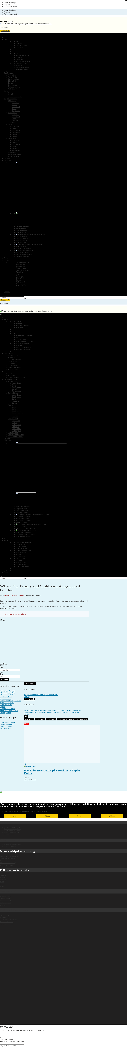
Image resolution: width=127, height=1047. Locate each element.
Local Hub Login (10, 3)
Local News (15, 103)
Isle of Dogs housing (22, 67)
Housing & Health (21, 45)
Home (6, 595)
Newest (39, 695)
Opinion (7, 158)
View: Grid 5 (73, 719)
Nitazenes (19, 65)
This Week (29, 699)
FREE (26, 724)
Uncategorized (5, 713)
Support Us (5, 31)
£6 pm (47, 816)
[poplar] (30, 766)
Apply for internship (5, 903)
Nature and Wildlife (7, 703)
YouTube (2, 886)
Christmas (11, 83)
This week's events (22, 226)
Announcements (21, 246)
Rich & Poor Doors (22, 69)
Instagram (3, 880)
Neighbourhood (30, 695)
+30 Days (31, 712)
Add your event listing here (15, 614)
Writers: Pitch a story (10, 846)
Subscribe (4, 27)
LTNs (17, 53)
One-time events (21, 230)
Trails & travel (12, 89)
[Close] (126, 0)
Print (6, 258)
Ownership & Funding (6, 901)
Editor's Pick (12, 81)
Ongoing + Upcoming (56, 710)
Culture (7, 91)
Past (66, 710)
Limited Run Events (7, 724)
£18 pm (112, 816)
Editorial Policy (4, 917)
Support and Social (7, 709)
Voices (18, 274)
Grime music (16, 148)
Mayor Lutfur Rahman (23, 61)
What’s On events (17, 595)
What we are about (5, 896)
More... (6, 260)
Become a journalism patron (8, 861)
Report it (7, 292)
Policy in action (21, 268)
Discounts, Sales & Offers (24, 248)
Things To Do (12, 77)
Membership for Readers (7, 858)
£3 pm (15, 816)
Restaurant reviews (14, 87)
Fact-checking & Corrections (8, 919)
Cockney (15, 146)
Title (47, 695)
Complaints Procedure (6, 922)
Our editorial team (5, 898)
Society (10, 93)
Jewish (14, 109)
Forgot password (10, 7)
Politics (18, 41)
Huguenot (15, 121)
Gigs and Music (5, 699)
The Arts (10, 95)
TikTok (2, 882)
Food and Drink (21, 242)
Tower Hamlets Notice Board (12, 829)
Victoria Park (12, 152)
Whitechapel (12, 101)
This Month (57, 712)
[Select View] (26, 716)
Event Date (29, 684)
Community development (24, 254)
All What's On (29, 710)
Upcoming (38, 710)
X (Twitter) (3, 877)
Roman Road (12, 138)
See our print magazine (6, 865)
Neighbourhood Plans (23, 55)
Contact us (3, 905)
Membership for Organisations (9, 856)
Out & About (8, 73)
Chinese (14, 136)
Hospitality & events (22, 256)
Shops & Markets (13, 79)
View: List (83, 719)
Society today (20, 266)
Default (26, 697)
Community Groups (22, 236)
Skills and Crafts (6, 705)
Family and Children (7, 691)
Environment (20, 47)
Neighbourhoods (10, 99)
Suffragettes (16, 150)
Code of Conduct (5, 915)
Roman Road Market (14, 154)
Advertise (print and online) (8, 863)
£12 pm (79, 816)
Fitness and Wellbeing (8, 695)
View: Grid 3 (51, 719)
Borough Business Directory (12, 832)
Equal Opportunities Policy (7, 924)
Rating (44, 695)
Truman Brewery (21, 63)
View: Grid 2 (40, 719)
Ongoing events (21, 232)
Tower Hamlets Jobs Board (12, 830)
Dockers (14, 134)
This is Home (20, 272)
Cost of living (20, 59)
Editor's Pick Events (7, 722)
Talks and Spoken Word (9, 711)
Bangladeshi (16, 111)
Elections (19, 57)
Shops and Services (22, 240)
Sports (2, 707)
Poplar (10, 125)
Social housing (16, 132)
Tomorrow (76, 710)
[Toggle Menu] (1, 34)
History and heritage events (10, 701)
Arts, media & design (22, 252)
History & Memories (22, 270)
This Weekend (40, 712)
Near (2, 672)
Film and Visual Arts (7, 693)
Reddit (2, 884)
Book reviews (12, 85)
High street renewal (22, 262)
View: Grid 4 (62, 719)
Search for (4, 666)
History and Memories (15, 97)
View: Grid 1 (29, 719)
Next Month (66, 712)
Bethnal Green (12, 113)
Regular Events (5, 728)
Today (70, 710)
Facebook (3, 875)
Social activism (20, 264)
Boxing (14, 123)
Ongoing (45, 710)
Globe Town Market (14, 156)
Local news (15, 127)
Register (7, 5)
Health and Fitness (22, 238)
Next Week (75, 712)
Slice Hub (7, 160)
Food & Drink (12, 75)
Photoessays (20, 276)
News (6, 39)
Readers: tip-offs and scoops (12, 844)
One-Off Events (6, 726)
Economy (19, 43)
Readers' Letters (9, 834)
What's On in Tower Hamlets (12, 827)
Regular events (21, 228)
